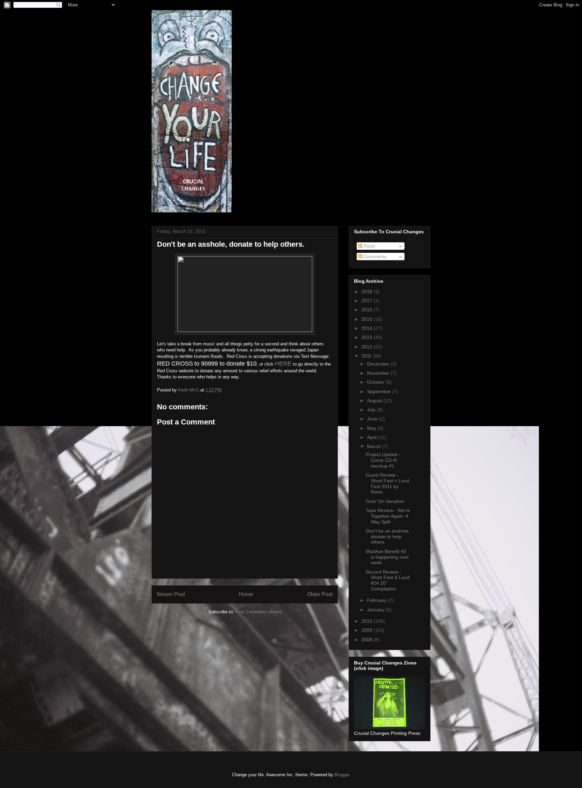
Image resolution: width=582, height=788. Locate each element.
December (379, 364)
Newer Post (171, 594)
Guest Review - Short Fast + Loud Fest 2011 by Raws (387, 483)
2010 (367, 621)
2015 (367, 319)
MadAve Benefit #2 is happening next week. (387, 557)
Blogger (341, 774)
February (377, 600)
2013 (367, 337)
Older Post (319, 594)
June (373, 418)
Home (246, 594)
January (376, 609)
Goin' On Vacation (385, 501)
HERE (283, 363)
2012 (367, 346)
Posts (368, 246)
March (374, 446)
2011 (367, 355)
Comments (374, 256)
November (379, 373)
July (372, 409)
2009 (367, 630)
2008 (367, 639)
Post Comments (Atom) (258, 611)
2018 (367, 291)
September (379, 391)
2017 (367, 300)
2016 (367, 309)
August (375, 400)
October (376, 382)
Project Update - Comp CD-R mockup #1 (383, 460)
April (372, 437)
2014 (367, 328)
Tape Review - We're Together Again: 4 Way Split (388, 516)
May (372, 428)
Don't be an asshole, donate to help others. (388, 536)
